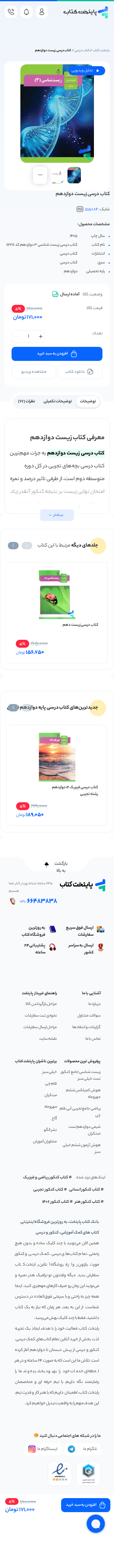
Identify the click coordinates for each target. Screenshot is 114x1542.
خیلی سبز (50, 1072)
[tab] (88, 401)
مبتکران (50, 1095)
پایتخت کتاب (101, 50)
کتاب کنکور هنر (87, 1201)
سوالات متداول (89, 1016)
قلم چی (51, 1084)
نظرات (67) (27, 401)
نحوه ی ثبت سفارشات (41, 1016)
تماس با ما (93, 1039)
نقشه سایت (48, 1039)
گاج (54, 1118)
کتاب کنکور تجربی (48, 1189)
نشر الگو (50, 1130)
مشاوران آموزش (45, 1141)
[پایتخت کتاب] (86, 12)
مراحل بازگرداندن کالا (41, 1004)
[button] (27, 545)
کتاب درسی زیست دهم (80, 625)
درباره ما (94, 1004)
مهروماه (50, 1107)
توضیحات (88, 401)
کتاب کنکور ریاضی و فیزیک (45, 1177)
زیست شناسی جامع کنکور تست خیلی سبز (81, 1075)
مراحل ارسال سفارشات (40, 1027)
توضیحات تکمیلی (57, 401)
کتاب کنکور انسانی (84, 1189)
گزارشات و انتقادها (86, 1027)
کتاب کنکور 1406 (55, 1201)
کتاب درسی (82, 50)
